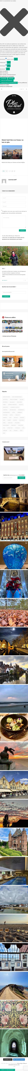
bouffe (21, 317)
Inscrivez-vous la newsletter (14, 387)
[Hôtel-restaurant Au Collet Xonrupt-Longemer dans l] (14, 640)
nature (15, 332)
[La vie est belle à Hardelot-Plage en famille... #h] (14, 841)
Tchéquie (17, 340)
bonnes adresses (12, 317)
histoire (5, 327)
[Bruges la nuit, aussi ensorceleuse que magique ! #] (14, 410)
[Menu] (1, 1)
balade (21, 312)
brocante (5, 319)
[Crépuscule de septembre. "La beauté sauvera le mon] (14, 726)
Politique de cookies (8, 1069)
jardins (5, 330)
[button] (26, 1040)
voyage (15, 343)
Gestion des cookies (16, 977)
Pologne (17, 335)
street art (10, 340)
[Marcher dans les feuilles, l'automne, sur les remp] (14, 525)
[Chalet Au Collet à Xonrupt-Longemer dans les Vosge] (14, 784)
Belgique (12, 314)
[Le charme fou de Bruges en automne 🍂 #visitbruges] (14, 583)
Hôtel (11, 327)
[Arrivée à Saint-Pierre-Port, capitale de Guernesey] (14, 812)
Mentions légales (20, 975)
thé (23, 340)
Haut (14, 979)
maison (16, 330)
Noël (4, 335)
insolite (17, 327)
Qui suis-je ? (4, 192)
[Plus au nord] (14, 17)
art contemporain (17, 309)
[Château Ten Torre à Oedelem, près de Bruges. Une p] (14, 755)
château (5, 322)
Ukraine (5, 343)
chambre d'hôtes (15, 319)
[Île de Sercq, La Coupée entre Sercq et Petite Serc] (14, 898)
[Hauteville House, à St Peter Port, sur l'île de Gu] (14, 870)
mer (4, 332)
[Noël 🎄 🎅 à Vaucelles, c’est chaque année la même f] (14, 497)
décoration (13, 322)
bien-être (19, 314)
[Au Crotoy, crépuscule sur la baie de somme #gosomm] (14, 611)
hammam (20, 325)
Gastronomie (6, 325)
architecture (6, 309)
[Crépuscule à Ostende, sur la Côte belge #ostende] (14, 669)
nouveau (22, 332)
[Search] (26, 1)
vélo (21, 343)
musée (9, 332)
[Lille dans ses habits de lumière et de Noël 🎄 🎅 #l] (14, 439)
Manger (22, 330)
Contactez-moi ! (5, 354)
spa (4, 340)
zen (4, 345)
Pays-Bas (10, 335)
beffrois (5, 314)
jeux (10, 330)
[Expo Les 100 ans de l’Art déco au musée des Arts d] (14, 468)
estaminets (21, 322)
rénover (13, 337)
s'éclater (20, 337)
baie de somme (13, 312)
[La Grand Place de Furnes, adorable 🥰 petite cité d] (14, 697)
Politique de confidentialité (18, 1069)
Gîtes (13, 325)
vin (10, 343)
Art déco (5, 312)
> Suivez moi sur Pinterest (9, 248)
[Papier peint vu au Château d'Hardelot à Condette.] (14, 927)
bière (4, 317)
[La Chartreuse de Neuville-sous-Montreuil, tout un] (14, 956)
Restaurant (6, 337)
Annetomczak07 (12, 92)
